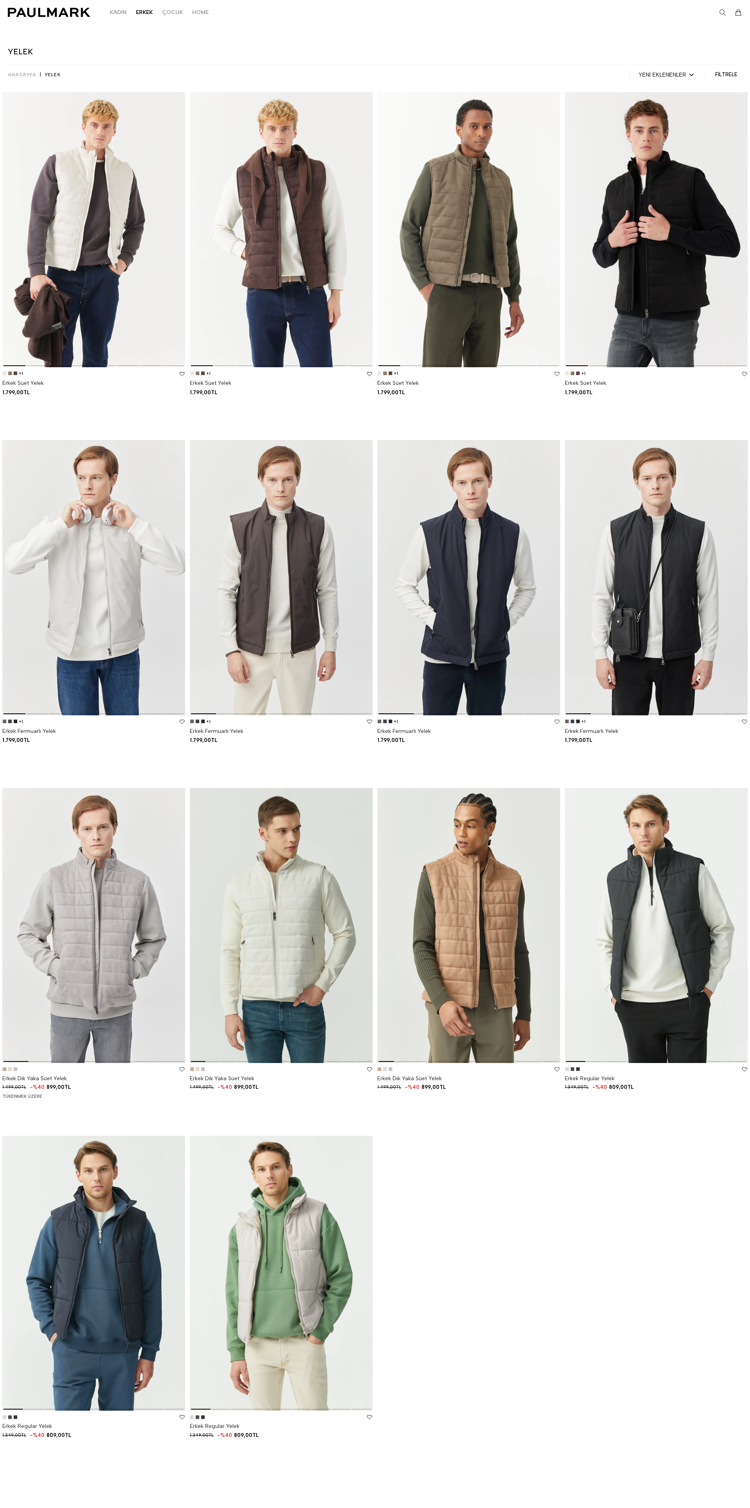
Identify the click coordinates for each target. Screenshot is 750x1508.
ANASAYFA (22, 74)
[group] (93, 229)
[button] (14, 365)
